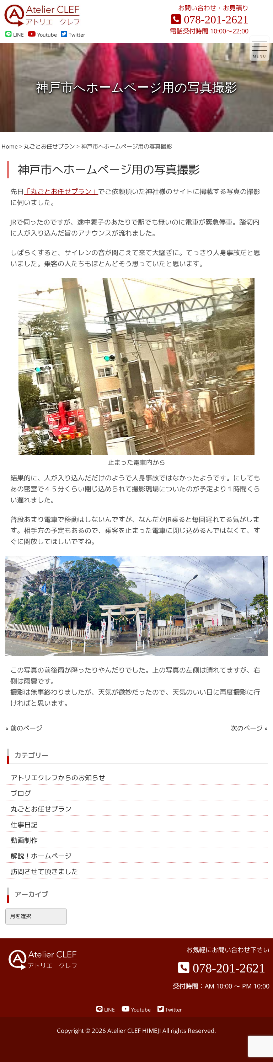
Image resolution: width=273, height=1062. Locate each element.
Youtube (46, 34)
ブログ (21, 793)
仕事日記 (24, 824)
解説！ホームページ (41, 855)
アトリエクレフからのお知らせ (58, 777)
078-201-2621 (214, 19)
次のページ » (249, 728)
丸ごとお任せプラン (41, 809)
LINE (18, 34)
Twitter (76, 34)
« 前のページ (23, 728)
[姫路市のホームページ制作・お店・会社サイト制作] (42, 25)
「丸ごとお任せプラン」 (61, 191)
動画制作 (24, 840)
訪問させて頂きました (44, 871)
